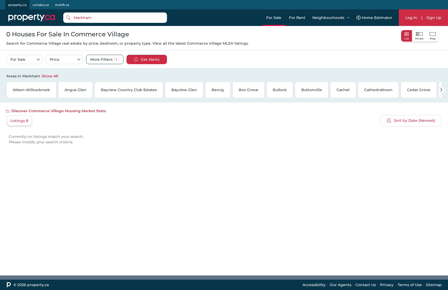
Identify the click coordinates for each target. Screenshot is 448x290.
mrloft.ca (62, 5)
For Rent (297, 17)
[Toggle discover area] (441, 75)
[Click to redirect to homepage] (31, 18)
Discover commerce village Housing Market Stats (58, 111)
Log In (411, 18)
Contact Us (365, 285)
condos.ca (41, 5)
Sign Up (434, 18)
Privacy (387, 285)
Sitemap (434, 285)
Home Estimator (377, 17)
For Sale (273, 17)
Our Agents (340, 285)
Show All (50, 76)
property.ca (17, 5)
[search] (115, 17)
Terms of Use (410, 285)
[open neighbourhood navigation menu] (348, 17)
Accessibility (314, 285)
